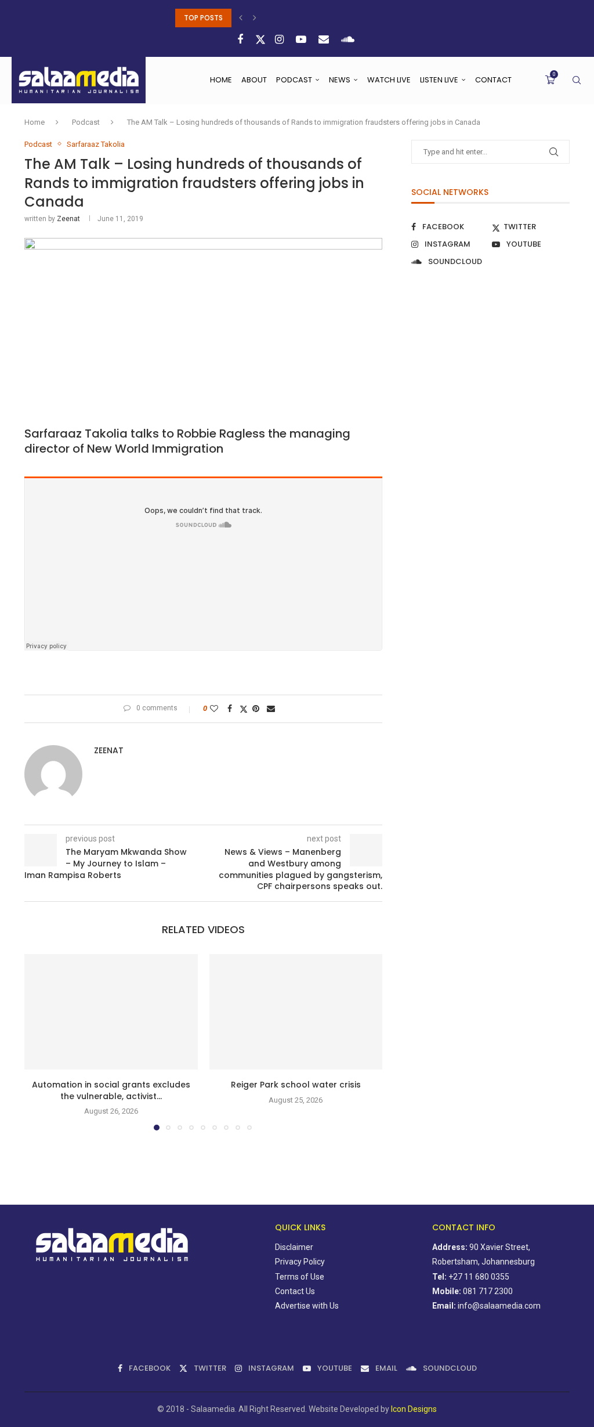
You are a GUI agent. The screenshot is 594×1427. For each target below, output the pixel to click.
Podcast (294, 79)
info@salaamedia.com (499, 1305)
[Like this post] (215, 708)
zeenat (68, 219)
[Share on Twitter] (244, 709)
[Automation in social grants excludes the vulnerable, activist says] (111, 1012)
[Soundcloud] (349, 39)
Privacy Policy (300, 1261)
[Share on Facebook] (231, 708)
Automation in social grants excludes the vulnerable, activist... (111, 1090)
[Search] (576, 80)
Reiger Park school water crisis (296, 1084)
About (254, 79)
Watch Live (389, 79)
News (339, 79)
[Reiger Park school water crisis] (296, 1012)
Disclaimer (294, 1247)
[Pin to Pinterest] (257, 708)
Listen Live (439, 79)
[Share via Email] (272, 708)
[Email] (325, 39)
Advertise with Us (307, 1305)
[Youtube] (302, 39)
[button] (242, 18)
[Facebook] (241, 39)
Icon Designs (414, 1409)
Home (221, 79)
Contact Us (295, 1291)
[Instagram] (281, 39)
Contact (493, 79)
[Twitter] (260, 39)
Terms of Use (299, 1276)
